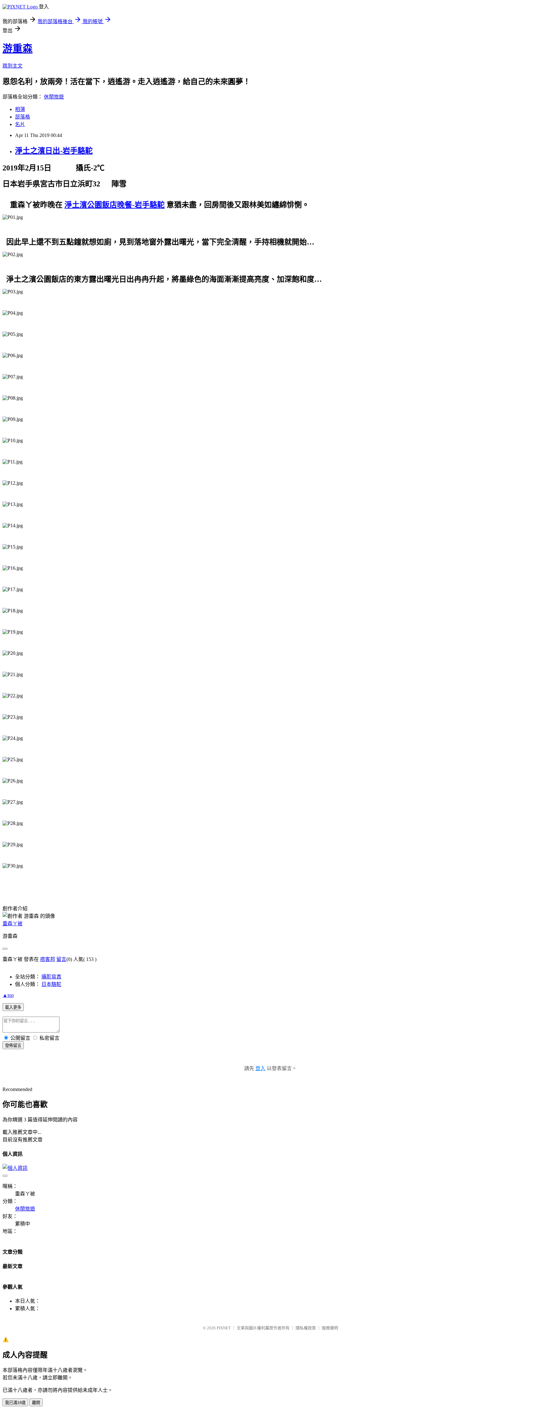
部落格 (22, 116)
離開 (36, 1402)
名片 (20, 124)
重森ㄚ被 (13, 923)
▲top (8, 995)
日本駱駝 (51, 984)
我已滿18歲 (15, 1402)
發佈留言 (13, 1045)
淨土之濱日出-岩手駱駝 (54, 151)
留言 (61, 959)
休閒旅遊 (54, 96)
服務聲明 (330, 1328)
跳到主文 (13, 65)
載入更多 (13, 1007)
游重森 (18, 48)
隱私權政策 (306, 1328)
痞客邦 (47, 959)
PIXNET (224, 1328)
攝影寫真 (51, 976)
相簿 (20, 109)
